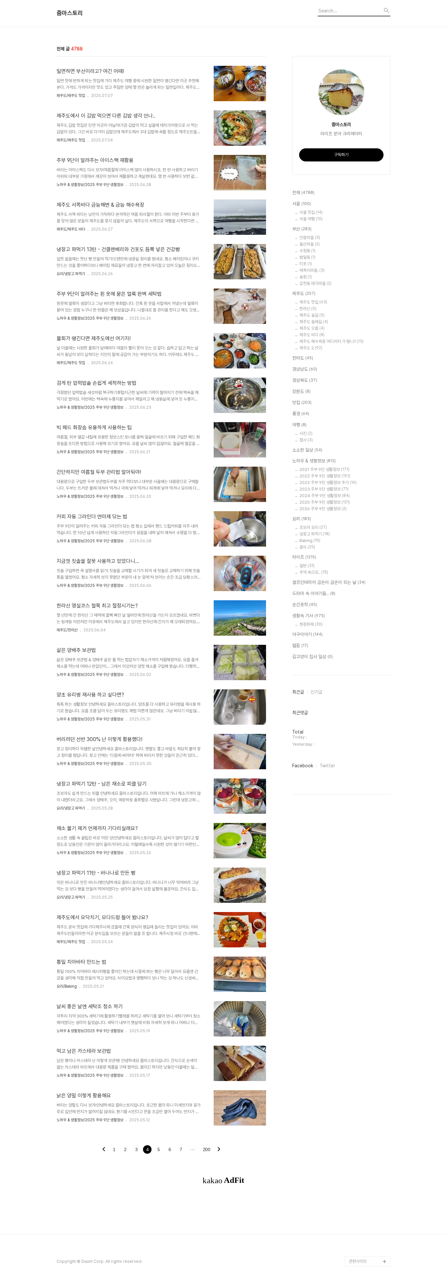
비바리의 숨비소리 (364, 695)
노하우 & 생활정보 (314, 460)
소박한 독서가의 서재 (366, 810)
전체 (303, 192)
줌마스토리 (70, 13)
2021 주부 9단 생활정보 (324, 469)
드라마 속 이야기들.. (313, 593)
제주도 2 (310, 347)
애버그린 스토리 (362, 1114)
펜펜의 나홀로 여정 (364, 1062)
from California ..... (366, 1229)
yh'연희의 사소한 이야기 (369, 1156)
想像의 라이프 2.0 (364, 915)
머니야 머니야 (360, 768)
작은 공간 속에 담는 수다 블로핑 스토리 (369, 1099)
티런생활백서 (360, 580)
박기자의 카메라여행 (366, 800)
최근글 (298, 692)
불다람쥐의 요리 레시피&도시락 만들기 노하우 (369, 1140)
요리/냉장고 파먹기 (71, 273)
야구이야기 (307, 634)
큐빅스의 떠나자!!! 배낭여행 (369, 512)
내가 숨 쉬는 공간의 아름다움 (369, 637)
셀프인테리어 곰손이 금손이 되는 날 (329, 582)
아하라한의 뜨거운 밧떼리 (368, 962)
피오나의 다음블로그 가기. (368, 491)
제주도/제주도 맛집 (71, 95)
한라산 (307, 308)
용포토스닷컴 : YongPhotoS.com (366, 1245)
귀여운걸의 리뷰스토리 (367, 1009)
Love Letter (360, 884)
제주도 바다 (312, 334)
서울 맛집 (311, 212)
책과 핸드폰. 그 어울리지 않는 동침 (369, 847)
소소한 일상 (307, 450)
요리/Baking (67, 986)
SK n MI (356, 779)
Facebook (302, 765)
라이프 (304, 557)
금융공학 (356, 863)
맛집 (302, 402)
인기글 (316, 692)
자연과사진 (358, 737)
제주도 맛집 (313, 302)
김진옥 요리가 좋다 (364, 758)
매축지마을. (312, 270)
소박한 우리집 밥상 (364, 705)
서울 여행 (311, 218)
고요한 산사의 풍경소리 (368, 527)
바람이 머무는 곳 (362, 873)
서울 (301, 203)
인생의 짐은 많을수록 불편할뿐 (368, 1182)
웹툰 (300, 645)
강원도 (301, 391)
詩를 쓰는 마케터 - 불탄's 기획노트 (366, 606)
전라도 (302, 358)
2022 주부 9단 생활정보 (324, 476)
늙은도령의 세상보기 (366, 1198)
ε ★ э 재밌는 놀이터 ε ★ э (368, 1046)
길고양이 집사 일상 (312, 656)
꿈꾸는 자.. (358, 789)
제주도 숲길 (312, 315)
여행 (299, 424)
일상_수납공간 (361, 1167)
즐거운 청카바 (360, 747)
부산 (302, 229)
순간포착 (304, 604)
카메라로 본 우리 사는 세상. (369, 564)
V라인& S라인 (361, 653)
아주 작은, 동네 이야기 (367, 726)
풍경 (300, 413)
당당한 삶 (357, 1125)
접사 (306, 440)
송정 (305, 276)
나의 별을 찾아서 (362, 684)
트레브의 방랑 (360, 978)
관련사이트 (358, 1261)
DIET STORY (361, 946)
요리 (301, 518)
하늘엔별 (356, 1020)
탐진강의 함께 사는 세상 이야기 (368, 543)
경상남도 (304, 369)
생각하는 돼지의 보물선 (368, 936)
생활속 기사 (308, 615)
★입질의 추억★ (363, 622)
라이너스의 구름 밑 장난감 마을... (368, 826)
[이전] (104, 1149)
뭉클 (352, 1208)
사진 (306, 433)
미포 (305, 263)
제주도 (303, 293)
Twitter (327, 765)
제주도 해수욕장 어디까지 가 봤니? (331, 341)
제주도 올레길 (313, 321)
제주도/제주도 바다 (71, 229)
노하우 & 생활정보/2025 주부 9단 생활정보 (90, 184)
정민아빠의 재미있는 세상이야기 (368, 899)
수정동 (307, 250)
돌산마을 (309, 244)
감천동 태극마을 (315, 283)
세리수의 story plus (366, 988)
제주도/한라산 (67, 630)
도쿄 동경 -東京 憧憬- (368, 590)
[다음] (219, 1149)
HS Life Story (361, 925)
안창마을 (309, 237)
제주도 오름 (312, 328)
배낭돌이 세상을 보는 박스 (368, 669)
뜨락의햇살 (358, 1030)
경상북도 (304, 380)
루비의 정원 (358, 716)
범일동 (307, 257)
